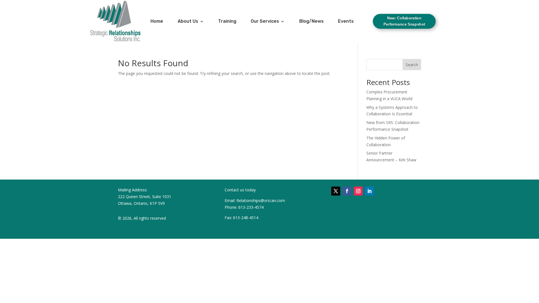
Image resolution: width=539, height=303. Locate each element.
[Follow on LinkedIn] (369, 191)
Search (412, 64)
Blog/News (311, 21)
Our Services (265, 21)
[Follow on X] (335, 191)
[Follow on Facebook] (346, 191)
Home (156, 21)
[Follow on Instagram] (358, 191)
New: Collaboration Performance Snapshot (404, 21)
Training (227, 21)
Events (346, 21)
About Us (188, 21)
